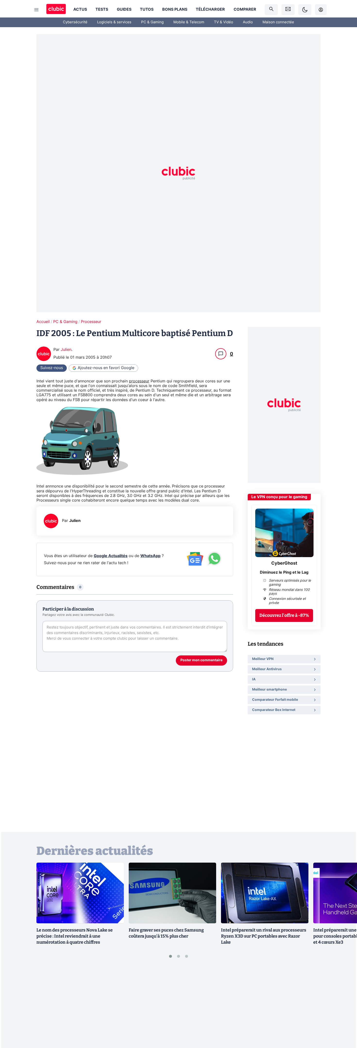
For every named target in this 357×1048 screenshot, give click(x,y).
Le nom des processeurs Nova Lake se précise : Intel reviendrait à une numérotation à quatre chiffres (74, 936)
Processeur (91, 322)
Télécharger (210, 9)
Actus (80, 9)
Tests (101, 9)
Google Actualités (111, 556)
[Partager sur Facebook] (345, 1006)
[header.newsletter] (288, 9)
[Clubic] (56, 10)
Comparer (245, 9)
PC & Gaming (152, 22)
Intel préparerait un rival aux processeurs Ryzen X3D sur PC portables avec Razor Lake (263, 936)
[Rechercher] (271, 9)
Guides (124, 9)
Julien (66, 350)
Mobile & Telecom (188, 22)
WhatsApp (150, 556)
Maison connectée (278, 22)
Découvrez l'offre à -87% (284, 615)
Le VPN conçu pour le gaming (279, 497)
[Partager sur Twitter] (345, 1022)
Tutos (146, 9)
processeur (139, 381)
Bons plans (174, 9)
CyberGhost (284, 563)
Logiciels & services (114, 22)
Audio (248, 22)
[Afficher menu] (36, 9)
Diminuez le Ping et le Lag (284, 572)
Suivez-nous (51, 368)
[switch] (304, 9)
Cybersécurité (75, 22)
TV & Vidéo (223, 22)
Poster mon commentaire (201, 660)
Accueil (43, 322)
